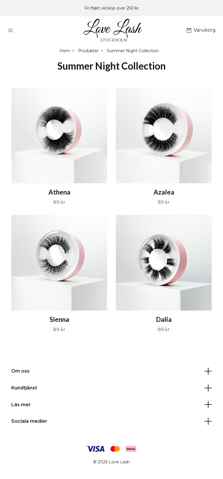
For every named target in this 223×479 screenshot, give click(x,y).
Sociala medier (29, 421)
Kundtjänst (24, 388)
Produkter (88, 50)
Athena (59, 192)
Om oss (20, 371)
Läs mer (21, 404)
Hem (65, 50)
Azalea (164, 192)
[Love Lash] (112, 30)
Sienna (59, 319)
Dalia (164, 319)
